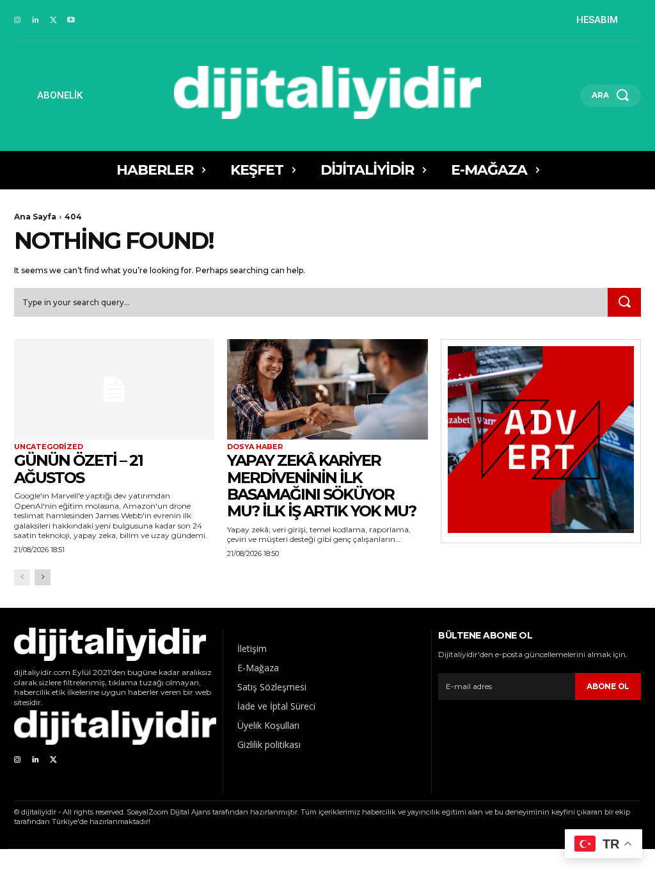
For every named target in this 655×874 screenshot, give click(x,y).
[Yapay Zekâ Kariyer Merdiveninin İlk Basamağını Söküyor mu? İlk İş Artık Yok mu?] (327, 389)
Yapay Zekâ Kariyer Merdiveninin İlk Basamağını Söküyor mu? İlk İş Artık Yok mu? (321, 485)
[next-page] (43, 577)
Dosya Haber (255, 447)
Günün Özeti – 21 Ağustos (78, 468)
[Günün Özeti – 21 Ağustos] (114, 389)
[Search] (624, 302)
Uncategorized (48, 447)
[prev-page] (22, 577)
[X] (53, 20)
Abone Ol (608, 686)
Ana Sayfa (35, 216)
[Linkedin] (35, 20)
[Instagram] (17, 20)
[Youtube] (71, 20)
